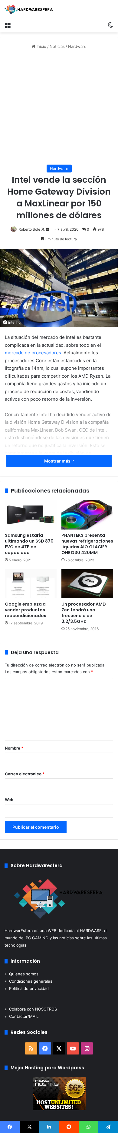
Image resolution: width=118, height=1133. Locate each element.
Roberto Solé (29, 229)
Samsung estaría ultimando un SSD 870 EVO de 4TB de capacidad (29, 544)
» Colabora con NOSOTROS (31, 1009)
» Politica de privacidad (27, 988)
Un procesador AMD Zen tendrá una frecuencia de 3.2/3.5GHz (83, 612)
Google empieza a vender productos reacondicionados (25, 610)
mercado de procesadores (33, 353)
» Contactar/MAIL (21, 1016)
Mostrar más (57, 460)
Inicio (40, 46)
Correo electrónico (24, 773)
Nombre (14, 748)
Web (9, 799)
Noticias (57, 46)
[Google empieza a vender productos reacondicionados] (31, 583)
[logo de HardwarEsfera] (29, 9)
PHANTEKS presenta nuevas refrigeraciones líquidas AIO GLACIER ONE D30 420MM (87, 544)
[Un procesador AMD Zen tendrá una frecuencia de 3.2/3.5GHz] (87, 583)
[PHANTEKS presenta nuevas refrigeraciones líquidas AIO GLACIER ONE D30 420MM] (87, 514)
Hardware (77, 46)
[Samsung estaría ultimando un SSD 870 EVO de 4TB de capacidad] (31, 514)
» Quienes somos (21, 973)
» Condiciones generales (28, 981)
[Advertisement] (59, 107)
